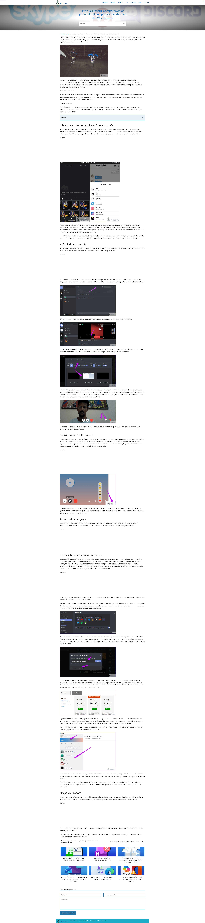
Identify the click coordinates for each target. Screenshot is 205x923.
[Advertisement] (102, 150)
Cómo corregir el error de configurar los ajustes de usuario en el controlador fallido (80, 841)
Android (120, 2)
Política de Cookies (102, 921)
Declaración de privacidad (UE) (79, 921)
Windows (105, 2)
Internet (113, 2)
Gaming (146, 2)
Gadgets (133, 2)
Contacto (92, 921)
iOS (127, 2)
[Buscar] (123, 23)
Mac (140, 2)
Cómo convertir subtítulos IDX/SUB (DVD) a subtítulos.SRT (127, 842)
